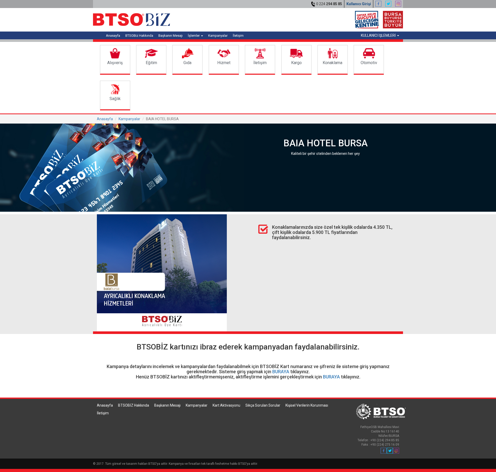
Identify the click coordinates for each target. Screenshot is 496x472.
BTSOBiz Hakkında (139, 35)
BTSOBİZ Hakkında (133, 405)
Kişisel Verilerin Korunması (306, 405)
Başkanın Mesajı (170, 35)
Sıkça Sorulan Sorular (262, 405)
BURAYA (280, 371)
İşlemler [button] (194, 35)
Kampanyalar (218, 35)
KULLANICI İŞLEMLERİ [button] (379, 35)
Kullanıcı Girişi (358, 4)
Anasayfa (113, 35)
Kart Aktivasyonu (226, 405)
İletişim (238, 35)
